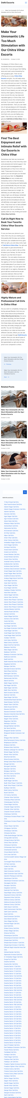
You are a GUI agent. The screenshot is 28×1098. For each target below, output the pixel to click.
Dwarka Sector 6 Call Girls (12, 1035)
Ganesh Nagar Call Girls (11, 1088)
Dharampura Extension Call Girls (14, 938)
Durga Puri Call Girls (10, 959)
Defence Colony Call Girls (12, 900)
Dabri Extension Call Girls (12, 871)
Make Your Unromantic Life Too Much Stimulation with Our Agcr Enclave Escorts (12, 412)
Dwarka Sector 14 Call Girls (12, 980)
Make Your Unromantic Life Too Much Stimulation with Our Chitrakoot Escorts (13, 372)
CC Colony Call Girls (10, 795)
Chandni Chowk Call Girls (12, 811)
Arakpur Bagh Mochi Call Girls (13, 578)
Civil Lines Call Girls (10, 854)
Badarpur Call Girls (10, 652)
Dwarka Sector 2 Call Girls (12, 1007)
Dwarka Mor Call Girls (11, 964)
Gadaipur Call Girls (10, 1076)
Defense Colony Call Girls (12, 904)
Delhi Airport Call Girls (11, 907)
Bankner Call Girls (9, 695)
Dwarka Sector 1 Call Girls (12, 966)
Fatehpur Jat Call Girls (11, 1061)
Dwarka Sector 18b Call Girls (13, 1000)
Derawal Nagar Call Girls (11, 923)
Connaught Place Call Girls (12, 861)
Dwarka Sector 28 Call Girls (12, 1023)
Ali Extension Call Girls (11, 530)
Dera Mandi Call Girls (10, 919)
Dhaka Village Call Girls (11, 931)
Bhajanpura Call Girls (10, 742)
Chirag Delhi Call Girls (11, 838)
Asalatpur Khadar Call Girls (12, 590)
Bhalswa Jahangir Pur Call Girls (14, 750)
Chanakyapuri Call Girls (11, 802)
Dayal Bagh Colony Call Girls (13, 892)
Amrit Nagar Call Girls (11, 545)
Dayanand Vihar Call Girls (12, 897)
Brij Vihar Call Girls (10, 776)
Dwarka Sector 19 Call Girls (12, 1002)
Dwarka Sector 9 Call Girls (12, 1042)
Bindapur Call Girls (10, 771)
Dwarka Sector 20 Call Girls (12, 1009)
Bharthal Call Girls (9, 757)
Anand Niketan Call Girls (11, 554)
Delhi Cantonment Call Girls (13, 909)
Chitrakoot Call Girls (10, 845)
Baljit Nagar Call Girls (10, 688)
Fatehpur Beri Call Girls (11, 1059)
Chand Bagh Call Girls (11, 804)
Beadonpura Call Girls (11, 716)
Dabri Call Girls (8, 869)
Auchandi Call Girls (10, 623)
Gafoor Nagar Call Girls (11, 1078)
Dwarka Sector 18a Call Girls (13, 997)
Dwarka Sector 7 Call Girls (12, 1038)
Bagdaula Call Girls (10, 664)
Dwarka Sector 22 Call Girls (12, 1014)
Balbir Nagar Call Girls (11, 683)
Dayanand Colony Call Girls (12, 895)
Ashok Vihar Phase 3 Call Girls (13, 604)
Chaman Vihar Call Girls (11, 797)
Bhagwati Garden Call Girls (12, 730)
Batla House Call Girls (11, 707)
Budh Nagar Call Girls (11, 780)
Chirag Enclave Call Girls (11, 840)
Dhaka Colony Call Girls (11, 928)
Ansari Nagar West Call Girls (13, 573)
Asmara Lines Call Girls (11, 619)
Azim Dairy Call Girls (10, 640)
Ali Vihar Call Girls (9, 533)
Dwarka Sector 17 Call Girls (12, 992)
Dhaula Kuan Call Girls (11, 940)
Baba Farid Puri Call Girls (12, 645)
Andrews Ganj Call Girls (11, 566)
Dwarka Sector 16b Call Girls (13, 990)
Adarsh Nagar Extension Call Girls (14, 509)
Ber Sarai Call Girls (10, 728)
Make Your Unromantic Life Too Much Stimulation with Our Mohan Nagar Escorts (13, 443)
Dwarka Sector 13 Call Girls (12, 978)
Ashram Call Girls (9, 614)
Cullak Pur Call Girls (10, 866)
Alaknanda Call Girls (10, 528)
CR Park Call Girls (9, 864)
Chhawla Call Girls (10, 833)
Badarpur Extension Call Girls (13, 654)
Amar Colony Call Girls (11, 540)
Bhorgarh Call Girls (10, 766)
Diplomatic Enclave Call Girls (13, 954)
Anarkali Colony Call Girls (12, 561)
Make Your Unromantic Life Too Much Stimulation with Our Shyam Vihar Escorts (13, 473)
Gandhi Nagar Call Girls (11, 1083)
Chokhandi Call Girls (10, 850)
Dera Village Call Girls (10, 921)
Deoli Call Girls (8, 914)
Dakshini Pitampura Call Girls (13, 876)
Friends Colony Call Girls (12, 1069)
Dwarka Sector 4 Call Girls (12, 1031)
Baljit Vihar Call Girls (10, 690)
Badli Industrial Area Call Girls (13, 661)
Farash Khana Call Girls (11, 1050)
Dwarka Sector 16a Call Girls (13, 988)
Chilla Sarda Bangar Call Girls (13, 835)
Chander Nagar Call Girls (12, 807)
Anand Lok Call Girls (10, 552)
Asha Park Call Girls (10, 592)
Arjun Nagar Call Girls (11, 585)
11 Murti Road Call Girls (11, 502)
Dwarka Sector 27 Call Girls (12, 1021)
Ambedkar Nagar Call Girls (12, 542)
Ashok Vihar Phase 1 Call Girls (13, 599)
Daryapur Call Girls (10, 885)
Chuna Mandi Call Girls (11, 852)
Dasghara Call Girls (10, 888)
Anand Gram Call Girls (11, 549)
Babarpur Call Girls (10, 647)
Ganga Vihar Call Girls (11, 1090)
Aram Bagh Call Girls (10, 580)
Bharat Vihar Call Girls (11, 754)
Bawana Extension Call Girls (13, 711)
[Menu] (26, 3)
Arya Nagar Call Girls (10, 588)
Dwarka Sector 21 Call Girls (12, 1011)
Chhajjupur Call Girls (10, 828)
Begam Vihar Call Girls (11, 719)
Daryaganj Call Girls (10, 883)
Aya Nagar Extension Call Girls (13, 628)
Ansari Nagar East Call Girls (12, 571)
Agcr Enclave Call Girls (11, 518)
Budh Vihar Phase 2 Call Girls (13, 785)
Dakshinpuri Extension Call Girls (14, 880)
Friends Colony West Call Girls (13, 1073)
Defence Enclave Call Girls (12, 902)
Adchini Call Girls (9, 511)
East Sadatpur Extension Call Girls (15, 1047)
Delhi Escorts (7, 2)
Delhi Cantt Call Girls (10, 911)
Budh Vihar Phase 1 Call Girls (13, 783)
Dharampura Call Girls (11, 935)
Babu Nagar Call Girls (10, 649)
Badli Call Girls (8, 659)
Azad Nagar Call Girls (10, 630)
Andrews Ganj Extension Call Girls (14, 569)
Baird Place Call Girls (10, 671)
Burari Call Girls (9, 792)
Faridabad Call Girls (10, 1052)
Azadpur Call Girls (9, 638)
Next (5, 377)
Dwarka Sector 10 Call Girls (12, 969)
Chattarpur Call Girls (10, 814)
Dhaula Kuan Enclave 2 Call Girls (14, 945)
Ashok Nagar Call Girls (11, 595)
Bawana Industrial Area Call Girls (14, 714)
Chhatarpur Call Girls (10, 830)
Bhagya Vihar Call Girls (11, 738)
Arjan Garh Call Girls (10, 583)
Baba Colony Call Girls (11, 642)
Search (25, 492)
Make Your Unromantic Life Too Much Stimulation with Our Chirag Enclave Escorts (13, 359)
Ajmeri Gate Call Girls (10, 521)
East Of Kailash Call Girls (12, 1045)
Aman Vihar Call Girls (10, 538)
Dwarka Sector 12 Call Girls (12, 973)
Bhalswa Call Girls (9, 745)
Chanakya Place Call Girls (12, 799)
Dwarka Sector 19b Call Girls (13, 1004)
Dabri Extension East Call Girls (13, 873)
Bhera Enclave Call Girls (11, 759)
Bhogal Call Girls (9, 764)
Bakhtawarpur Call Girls (11, 676)
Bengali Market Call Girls (11, 726)
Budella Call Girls (9, 778)
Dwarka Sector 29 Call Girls (12, 1026)
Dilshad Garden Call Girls (12, 952)
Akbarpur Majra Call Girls (12, 523)
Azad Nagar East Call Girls (12, 633)
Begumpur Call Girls (10, 721)
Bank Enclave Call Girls (11, 692)
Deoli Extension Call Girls (12, 916)
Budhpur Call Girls (9, 788)
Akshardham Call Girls (11, 526)
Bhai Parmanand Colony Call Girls (14, 740)
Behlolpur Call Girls (10, 723)
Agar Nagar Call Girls (10, 516)
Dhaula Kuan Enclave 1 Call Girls (14, 942)
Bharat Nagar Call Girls (11, 752)
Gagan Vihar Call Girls (11, 1081)
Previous (8, 364)
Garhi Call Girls (8, 1095)
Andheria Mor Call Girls (11, 564)
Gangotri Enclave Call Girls (12, 1092)
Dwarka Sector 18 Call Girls (12, 995)
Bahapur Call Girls (9, 666)
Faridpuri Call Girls (10, 1054)
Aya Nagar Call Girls (10, 626)
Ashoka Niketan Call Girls (12, 609)
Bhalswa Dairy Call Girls (11, 747)
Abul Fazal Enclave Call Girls (13, 504)
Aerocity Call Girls (9, 514)
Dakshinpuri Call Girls (10, 878)
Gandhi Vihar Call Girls (11, 1085)
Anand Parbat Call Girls (11, 557)
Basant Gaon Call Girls (11, 704)
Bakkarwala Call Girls (10, 678)
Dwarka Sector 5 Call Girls (12, 1033)
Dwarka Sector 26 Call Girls (12, 1019)
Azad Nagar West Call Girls (12, 635)
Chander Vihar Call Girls (11, 809)
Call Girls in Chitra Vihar (10, 245)
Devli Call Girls (8, 926)
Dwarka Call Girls (9, 961)
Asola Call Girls (8, 621)
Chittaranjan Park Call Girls (12, 847)
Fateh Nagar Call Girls (11, 1057)
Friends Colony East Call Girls (13, 1071)
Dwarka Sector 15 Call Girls (12, 983)
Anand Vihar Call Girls (11, 559)
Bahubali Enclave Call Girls (12, 669)
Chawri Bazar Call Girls (11, 826)
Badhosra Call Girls (10, 657)
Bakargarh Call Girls (10, 673)
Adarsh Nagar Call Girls (11, 507)
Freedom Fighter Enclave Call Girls (15, 1064)
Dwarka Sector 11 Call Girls (12, 971)
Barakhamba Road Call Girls (13, 699)
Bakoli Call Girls (9, 680)
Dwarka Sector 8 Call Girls (12, 1040)
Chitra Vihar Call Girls (11, 842)
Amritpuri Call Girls (10, 547)
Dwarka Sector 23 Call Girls (12, 1016)
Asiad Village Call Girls (11, 616)
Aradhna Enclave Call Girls (12, 576)
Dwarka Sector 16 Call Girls (12, 985)
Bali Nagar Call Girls (10, 685)
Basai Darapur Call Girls (11, 702)
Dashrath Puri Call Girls (11, 890)
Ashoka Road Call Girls (11, 611)
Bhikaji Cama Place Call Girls (13, 761)
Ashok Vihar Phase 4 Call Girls (13, 607)
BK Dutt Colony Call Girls (12, 773)
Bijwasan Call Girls (10, 769)
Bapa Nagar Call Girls (10, 697)
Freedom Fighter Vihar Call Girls (14, 1066)
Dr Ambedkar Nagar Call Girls (13, 957)
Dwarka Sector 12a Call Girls (13, 976)
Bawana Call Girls (9, 709)
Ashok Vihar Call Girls (11, 597)
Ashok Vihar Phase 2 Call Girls (13, 602)
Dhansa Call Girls (9, 933)
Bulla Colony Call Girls (11, 790)
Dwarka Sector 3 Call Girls (12, 1028)
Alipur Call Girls (9, 535)
